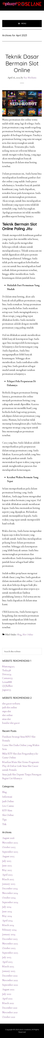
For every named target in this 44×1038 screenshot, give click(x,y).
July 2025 (6, 860)
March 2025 (8, 879)
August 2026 (8, 838)
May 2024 (7, 916)
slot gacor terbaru (11, 703)
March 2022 (8, 1003)
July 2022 (6, 994)
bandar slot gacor (11, 722)
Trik (4, 824)
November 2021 (10, 1012)
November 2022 (10, 980)
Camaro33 (7, 678)
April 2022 (7, 998)
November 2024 (10, 893)
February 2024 (9, 929)
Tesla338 (6, 670)
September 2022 (10, 984)
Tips (4, 819)
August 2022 (8, 989)
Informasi (7, 796)
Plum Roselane (22, 4)
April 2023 (7, 961)
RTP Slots (7, 810)
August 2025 (8, 856)
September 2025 (10, 851)
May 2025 (7, 870)
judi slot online (9, 707)
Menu (23, 23)
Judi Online (8, 801)
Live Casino (8, 805)
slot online (7, 715)
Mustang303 (8, 666)
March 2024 (8, 925)
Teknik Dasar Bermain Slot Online (22, 63)
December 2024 (10, 888)
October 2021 (8, 1016)
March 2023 (8, 966)
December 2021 (9, 1007)
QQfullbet (7, 685)
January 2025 (8, 883)
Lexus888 (7, 682)
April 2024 (7, 920)
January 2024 (8, 934)
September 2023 (10, 952)
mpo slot (6, 711)
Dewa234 (6, 674)
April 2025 (7, 874)
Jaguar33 (6, 689)
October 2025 (8, 847)
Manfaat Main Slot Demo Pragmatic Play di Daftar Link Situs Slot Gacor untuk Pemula (20, 766)
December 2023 (9, 938)
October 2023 (8, 948)
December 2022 (9, 975)
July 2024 (6, 906)
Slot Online (28, 634)
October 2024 (8, 897)
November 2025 (10, 842)
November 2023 (10, 943)
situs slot (6, 719)
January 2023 (8, 971)
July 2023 (6, 957)
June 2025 (7, 865)
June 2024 (7, 911)
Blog (19, 634)
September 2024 (10, 902)
